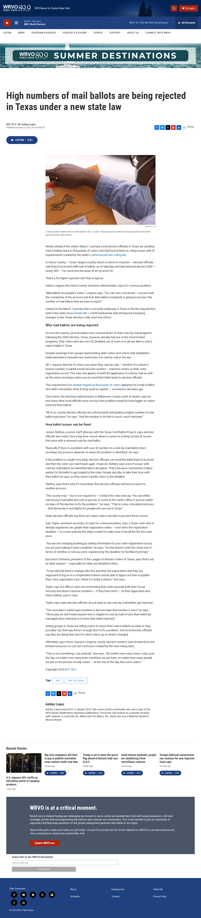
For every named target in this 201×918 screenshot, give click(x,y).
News (21, 32)
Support (114, 32)
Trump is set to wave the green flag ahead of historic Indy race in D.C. (100, 758)
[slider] (21, 22)
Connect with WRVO (158, 32)
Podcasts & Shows (75, 32)
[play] (7, 23)
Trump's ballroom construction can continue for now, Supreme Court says (177, 758)
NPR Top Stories (76, 680)
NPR (58, 680)
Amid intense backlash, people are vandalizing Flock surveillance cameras (138, 758)
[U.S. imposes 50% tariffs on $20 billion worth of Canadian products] (23, 763)
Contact (116, 896)
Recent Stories (16, 748)
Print (190, 127)
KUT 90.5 (70, 669)
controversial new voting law (108, 255)
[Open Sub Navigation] (13, 32)
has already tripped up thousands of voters (94, 385)
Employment (118, 889)
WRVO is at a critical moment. (63, 808)
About (73, 889)
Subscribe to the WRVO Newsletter (32, 857)
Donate (190, 8)
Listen (7, 32)
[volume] (16, 22)
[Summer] (100, 55)
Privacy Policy (160, 896)
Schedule (75, 896)
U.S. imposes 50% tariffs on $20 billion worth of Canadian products (23, 781)
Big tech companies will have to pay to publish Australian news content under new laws (61, 758)
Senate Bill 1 (81, 313)
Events (98, 32)
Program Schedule (44, 32)
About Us (133, 32)
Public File (158, 889)
